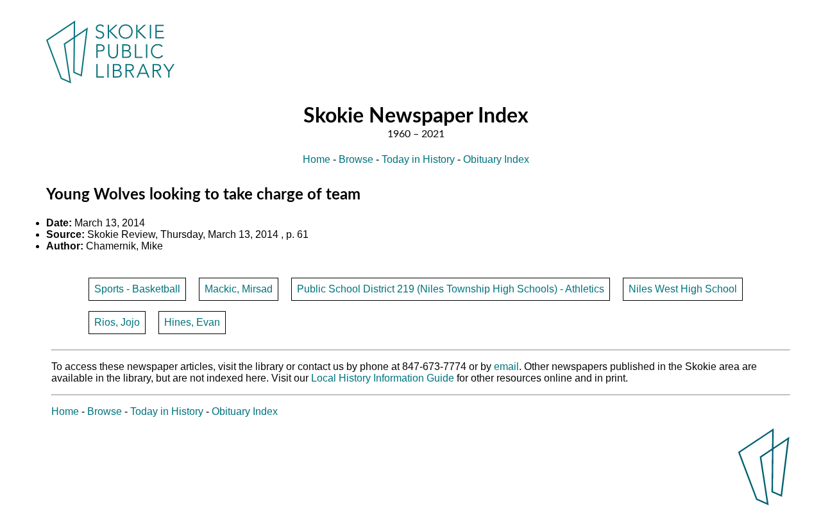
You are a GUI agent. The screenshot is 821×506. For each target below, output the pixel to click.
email (506, 366)
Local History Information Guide (382, 378)
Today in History (418, 159)
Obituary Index (496, 159)
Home (316, 159)
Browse (356, 159)
